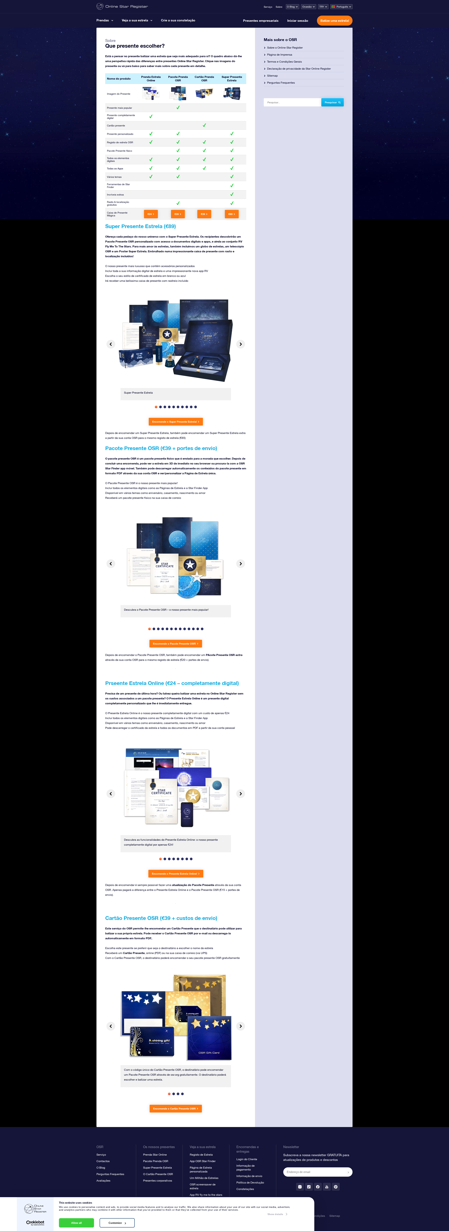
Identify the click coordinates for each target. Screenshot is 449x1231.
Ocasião (307, 6)
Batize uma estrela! (334, 20)
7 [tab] (182, 407)
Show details (275, 1214)
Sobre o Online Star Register (285, 47)
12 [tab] (198, 629)
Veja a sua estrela (135, 20)
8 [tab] (187, 407)
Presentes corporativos (157, 1180)
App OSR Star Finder (203, 1161)
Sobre (279, 6)
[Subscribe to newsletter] (348, 1172)
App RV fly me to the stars (206, 1194)
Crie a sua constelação (178, 20)
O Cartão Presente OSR (158, 1174)
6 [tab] (178, 407)
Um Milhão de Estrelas (204, 1177)
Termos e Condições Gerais (284, 61)
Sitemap (272, 75)
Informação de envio (249, 1176)
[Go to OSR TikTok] (309, 1187)
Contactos (103, 1161)
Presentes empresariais (261, 20)
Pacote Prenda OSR (155, 1161)
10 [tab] (195, 407)
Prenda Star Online (155, 1154)
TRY (321, 6)
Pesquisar (331, 102)
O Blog (291, 6)
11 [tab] (193, 629)
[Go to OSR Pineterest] (336, 1187)
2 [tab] (160, 407)
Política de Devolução (250, 1182)
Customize (115, 1222)
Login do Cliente (246, 1159)
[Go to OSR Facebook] (318, 1187)
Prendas (102, 20)
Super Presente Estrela (157, 1167)
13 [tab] (202, 629)
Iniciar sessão (297, 20)
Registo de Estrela (201, 1154)
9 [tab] (191, 407)
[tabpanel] (176, 348)
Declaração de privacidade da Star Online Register (299, 68)
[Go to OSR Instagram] (300, 1187)
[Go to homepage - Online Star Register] (122, 6)
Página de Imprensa (279, 54)
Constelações (245, 1188)
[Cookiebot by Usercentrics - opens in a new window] (35, 1223)
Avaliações (103, 1180)
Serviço (268, 6)
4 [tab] (169, 407)
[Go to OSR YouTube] (327, 1187)
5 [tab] (173, 407)
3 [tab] (165, 407)
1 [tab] (156, 407)
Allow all (76, 1222)
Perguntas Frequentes (281, 82)
